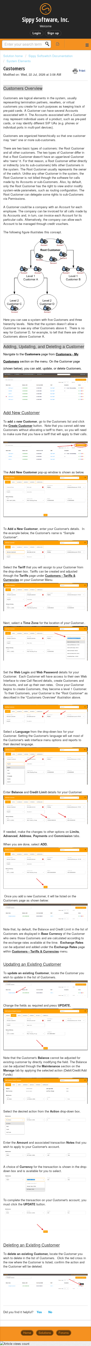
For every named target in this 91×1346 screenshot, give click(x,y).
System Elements (19, 61)
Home (27, 1332)
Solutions (44, 1332)
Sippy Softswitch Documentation (50, 56)
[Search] (48, 44)
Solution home (13, 56)
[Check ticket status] (57, 44)
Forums (64, 1332)
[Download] (37, 691)
